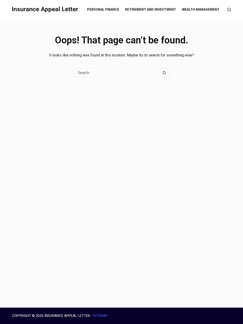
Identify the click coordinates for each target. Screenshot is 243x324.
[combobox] (117, 72)
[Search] (229, 9)
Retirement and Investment (150, 9)
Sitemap (100, 316)
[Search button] (164, 72)
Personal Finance (103, 9)
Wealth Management (201, 9)
